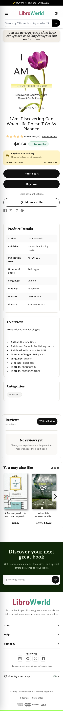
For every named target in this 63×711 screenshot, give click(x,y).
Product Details (20, 229)
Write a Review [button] (49, 136)
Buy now (31, 184)
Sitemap (24, 698)
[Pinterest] (22, 210)
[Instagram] (20, 659)
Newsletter (37, 698)
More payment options (32, 194)
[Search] (56, 23)
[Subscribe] (55, 580)
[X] (10, 210)
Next (55, 496)
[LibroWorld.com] (31, 602)
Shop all (55, 467)
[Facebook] (5, 210)
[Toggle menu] (7, 13)
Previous (4, 496)
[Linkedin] (16, 210)
